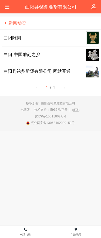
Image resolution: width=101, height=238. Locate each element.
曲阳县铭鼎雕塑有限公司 (50, 7)
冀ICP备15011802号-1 (51, 116)
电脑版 (25, 110)
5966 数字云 (59, 110)
